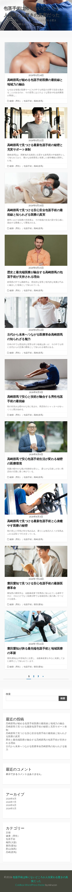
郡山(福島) (11, 848)
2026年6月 (11, 805)
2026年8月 (11, 798)
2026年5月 (11, 808)
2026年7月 (11, 801)
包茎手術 (28, 101)
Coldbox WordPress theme (30, 884)
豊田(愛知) (38, 604)
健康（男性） (16, 101)
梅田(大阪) (11, 842)
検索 (8, 694)
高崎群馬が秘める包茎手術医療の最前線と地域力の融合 (35, 723)
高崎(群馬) (38, 101)
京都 (8, 832)
